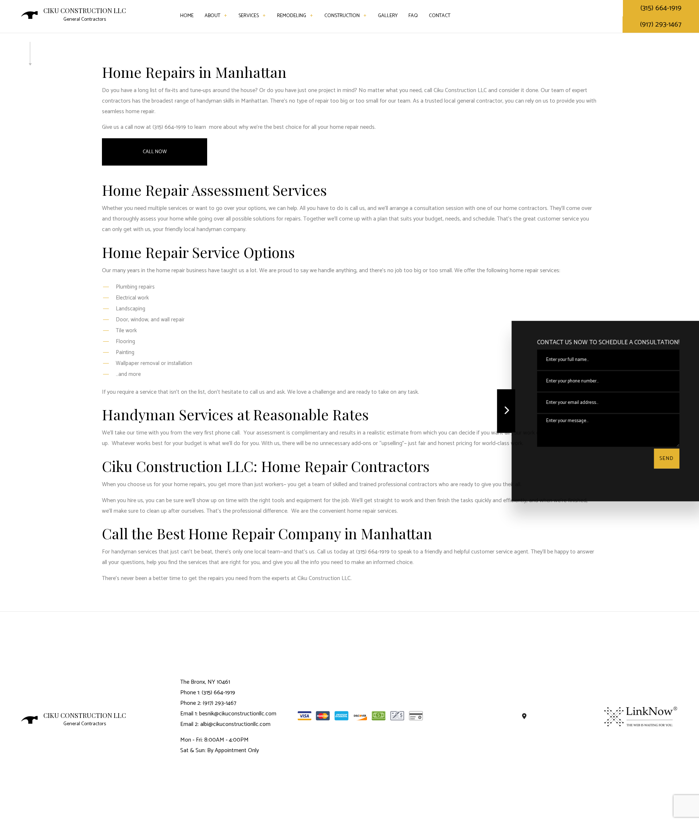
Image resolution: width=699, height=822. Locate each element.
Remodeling (291, 16)
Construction (342, 16)
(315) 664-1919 (661, 8)
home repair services (534, 270)
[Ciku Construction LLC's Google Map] (524, 717)
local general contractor (473, 101)
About (212, 16)
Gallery (388, 16)
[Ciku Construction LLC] (29, 15)
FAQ (413, 16)
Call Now (155, 152)
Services (248, 16)
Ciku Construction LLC (84, 11)
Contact (439, 16)
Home (187, 16)
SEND (660, 458)
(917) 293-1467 (661, 25)
